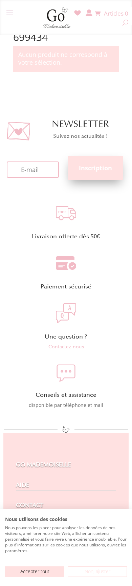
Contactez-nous (66, 347)
